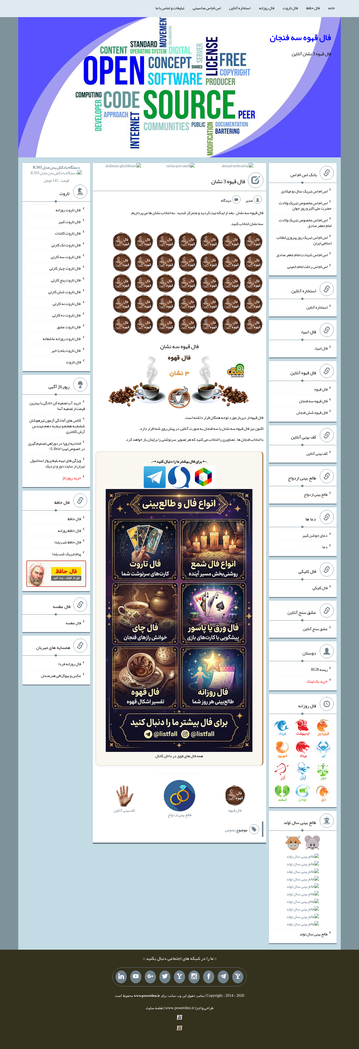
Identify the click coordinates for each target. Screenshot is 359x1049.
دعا (325, 547)
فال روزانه (266, 8)
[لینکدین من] (121, 976)
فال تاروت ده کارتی (66, 315)
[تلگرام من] (223, 976)
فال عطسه (73, 623)
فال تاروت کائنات (68, 233)
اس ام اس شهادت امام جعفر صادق (302, 255)
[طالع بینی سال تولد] (303, 885)
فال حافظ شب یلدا (67, 542)
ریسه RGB (319, 669)
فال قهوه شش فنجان (312, 412)
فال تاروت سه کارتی (66, 256)
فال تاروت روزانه (68, 210)
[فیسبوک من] (208, 976)
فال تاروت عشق (69, 327)
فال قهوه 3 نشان (228, 181)
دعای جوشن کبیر (315, 535)
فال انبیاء (321, 348)
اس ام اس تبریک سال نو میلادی (304, 191)
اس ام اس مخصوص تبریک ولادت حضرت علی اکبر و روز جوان (305, 205)
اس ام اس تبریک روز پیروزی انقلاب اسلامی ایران (304, 240)
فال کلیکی (320, 588)
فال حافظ (313, 8)
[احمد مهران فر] (237, 167)
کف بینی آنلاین (317, 453)
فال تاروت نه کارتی (67, 303)
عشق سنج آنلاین (315, 628)
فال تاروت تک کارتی (66, 245)
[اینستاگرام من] (194, 976)
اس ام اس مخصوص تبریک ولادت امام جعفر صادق (305, 222)
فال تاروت (290, 8)
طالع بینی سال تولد (314, 934)
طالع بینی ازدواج (316, 494)
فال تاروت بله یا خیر (66, 350)
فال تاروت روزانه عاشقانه (62, 339)
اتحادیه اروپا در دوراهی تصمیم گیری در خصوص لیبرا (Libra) (56, 446)
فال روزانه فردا (69, 664)
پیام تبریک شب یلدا (66, 554)
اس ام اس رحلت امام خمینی (307, 266)
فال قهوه (321, 389)
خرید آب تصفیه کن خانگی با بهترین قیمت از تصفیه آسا (57, 405)
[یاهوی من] (237, 976)
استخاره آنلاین (239, 8)
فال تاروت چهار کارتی (65, 268)
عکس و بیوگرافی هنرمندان (61, 675)
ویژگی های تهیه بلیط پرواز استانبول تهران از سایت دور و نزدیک (57, 463)
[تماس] (179, 976)
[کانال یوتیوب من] (135, 976)
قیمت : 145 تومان (56, 173)
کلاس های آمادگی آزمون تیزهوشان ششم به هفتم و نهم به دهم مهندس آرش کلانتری (57, 425)
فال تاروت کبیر (69, 221)
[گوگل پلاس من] (150, 976)
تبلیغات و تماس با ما (169, 8)
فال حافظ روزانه (69, 530)
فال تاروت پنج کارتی (66, 280)
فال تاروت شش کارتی (64, 292)
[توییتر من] (165, 976)
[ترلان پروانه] (180, 167)
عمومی (230, 830)
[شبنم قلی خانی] (123, 167)
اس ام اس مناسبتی (207, 8)
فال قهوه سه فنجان (300, 37)
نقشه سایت (154, 1008)
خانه (331, 8)
